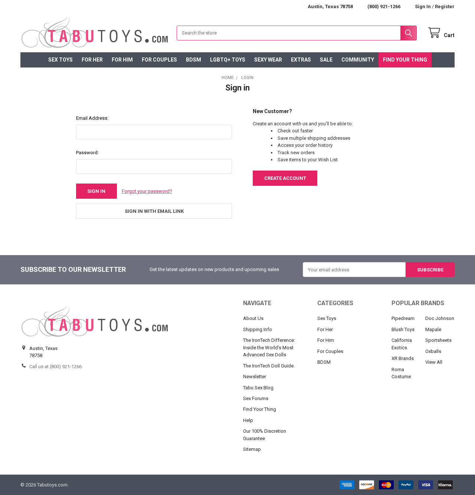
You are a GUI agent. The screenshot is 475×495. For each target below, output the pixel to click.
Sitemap (252, 449)
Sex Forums (255, 398)
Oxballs (433, 351)
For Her (92, 60)
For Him (122, 60)
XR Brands (403, 358)
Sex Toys (60, 60)
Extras (301, 60)
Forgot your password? (147, 191)
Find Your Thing (405, 60)
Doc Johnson (439, 318)
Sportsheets (438, 340)
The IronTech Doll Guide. (269, 366)
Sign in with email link (154, 211)
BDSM (193, 60)
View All (433, 362)
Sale (326, 60)
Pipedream (403, 318)
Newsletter (254, 376)
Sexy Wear (268, 60)
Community (357, 60)
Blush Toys (403, 329)
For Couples (159, 60)
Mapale (433, 329)
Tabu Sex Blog (258, 387)
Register (445, 6)
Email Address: (92, 118)
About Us (253, 318)
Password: (87, 152)
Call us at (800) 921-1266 (55, 366)
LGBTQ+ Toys (227, 60)
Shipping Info (257, 329)
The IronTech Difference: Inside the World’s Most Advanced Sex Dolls (269, 347)
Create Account (285, 178)
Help (248, 420)
